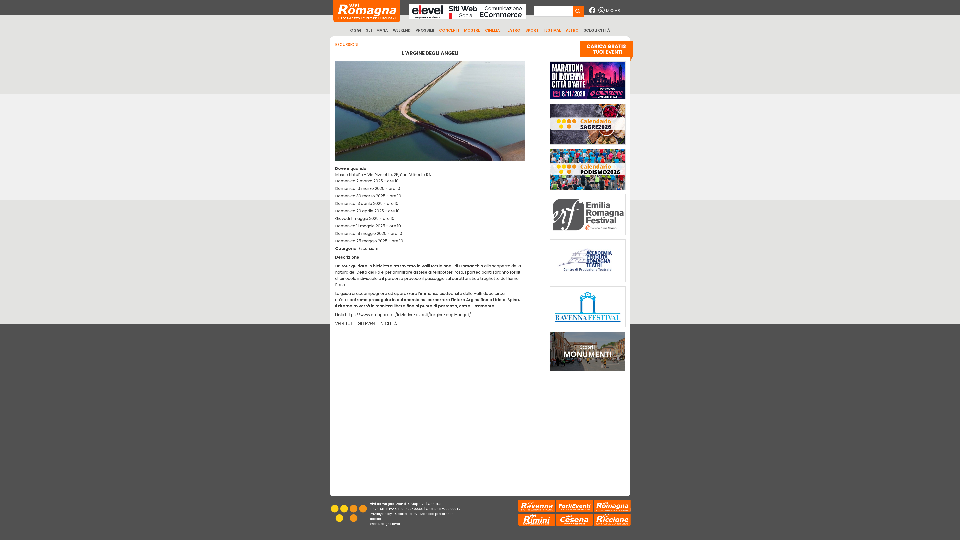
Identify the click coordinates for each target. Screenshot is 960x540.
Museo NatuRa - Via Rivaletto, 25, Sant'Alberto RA (383, 175)
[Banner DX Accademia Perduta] (588, 283)
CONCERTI (449, 30)
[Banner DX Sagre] (588, 146)
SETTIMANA (377, 30)
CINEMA (492, 30)
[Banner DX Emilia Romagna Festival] (588, 236)
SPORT (532, 30)
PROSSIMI (425, 30)
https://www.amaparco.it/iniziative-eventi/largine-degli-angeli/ (408, 315)
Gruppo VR (417, 504)
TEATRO (512, 30)
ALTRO (572, 30)
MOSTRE (472, 30)
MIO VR (613, 11)
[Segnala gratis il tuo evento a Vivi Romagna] (606, 52)
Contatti (434, 504)
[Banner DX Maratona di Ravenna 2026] (588, 101)
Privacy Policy (381, 514)
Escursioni (346, 45)
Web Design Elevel (385, 524)
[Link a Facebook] (593, 11)
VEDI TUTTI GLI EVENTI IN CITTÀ (366, 324)
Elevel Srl (377, 508)
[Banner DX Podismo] (588, 191)
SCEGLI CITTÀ (597, 30)
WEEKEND (402, 30)
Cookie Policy (406, 514)
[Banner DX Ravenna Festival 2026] (588, 329)
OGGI (355, 30)
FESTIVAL (552, 30)
